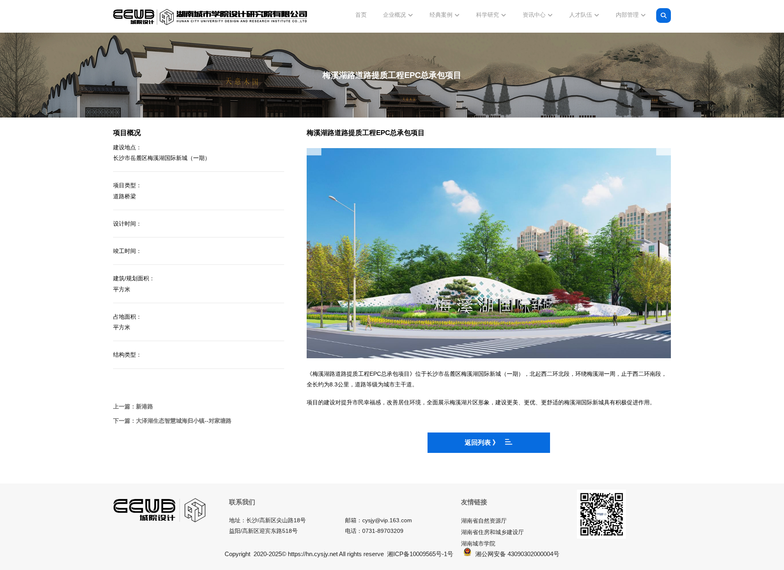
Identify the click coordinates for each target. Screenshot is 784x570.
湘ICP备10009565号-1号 (420, 553)
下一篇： (172, 420)
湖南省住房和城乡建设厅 (492, 532)
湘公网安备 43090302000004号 (517, 553)
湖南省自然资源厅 (484, 520)
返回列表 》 (482, 442)
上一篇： (133, 406)
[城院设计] (210, 17)
